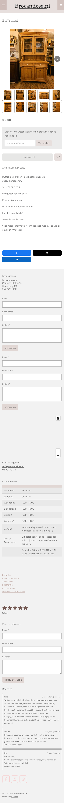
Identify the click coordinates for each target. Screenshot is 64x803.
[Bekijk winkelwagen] (60, 5)
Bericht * (6, 325)
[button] (7, 95)
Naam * (5, 298)
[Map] (32, 436)
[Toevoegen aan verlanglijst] (58, 157)
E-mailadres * (8, 312)
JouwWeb (14, 797)
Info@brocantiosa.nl (13, 466)
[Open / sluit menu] (3, 5)
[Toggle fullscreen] (58, 418)
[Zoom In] (58, 451)
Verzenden (43, 143)
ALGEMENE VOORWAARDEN (13, 591)
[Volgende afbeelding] (57, 59)
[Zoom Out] (58, 455)
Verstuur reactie (13, 679)
